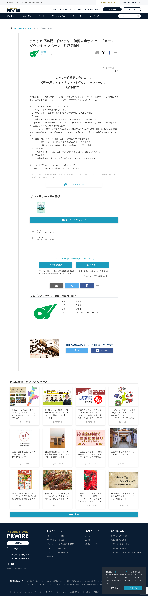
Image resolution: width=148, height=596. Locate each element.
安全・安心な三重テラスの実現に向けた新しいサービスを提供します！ (23, 454)
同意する (133, 588)
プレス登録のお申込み (118, 548)
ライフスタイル (58, 16)
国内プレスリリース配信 (55, 536)
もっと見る (74, 514)
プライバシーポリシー (123, 572)
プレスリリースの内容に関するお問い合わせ (126, 552)
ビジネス (10, 16)
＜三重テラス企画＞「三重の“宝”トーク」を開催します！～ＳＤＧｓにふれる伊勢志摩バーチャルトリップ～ (89, 499)
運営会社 (86, 592)
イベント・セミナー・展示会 (45, 233)
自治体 (21, 28)
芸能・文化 (77, 16)
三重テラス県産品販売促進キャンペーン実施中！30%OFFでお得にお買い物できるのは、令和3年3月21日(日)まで (90, 415)
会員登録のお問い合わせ (119, 536)
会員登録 (112, 9)
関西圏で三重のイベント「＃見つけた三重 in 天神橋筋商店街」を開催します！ (24, 496)
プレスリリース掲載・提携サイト (58, 552)
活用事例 (50, 556)
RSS (95, 592)
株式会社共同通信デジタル (93, 581)
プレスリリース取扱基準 (70, 592)
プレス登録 (57, 265)
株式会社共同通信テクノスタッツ (93, 584)
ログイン (131, 9)
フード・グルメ (96, 16)
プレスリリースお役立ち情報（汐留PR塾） (61, 544)
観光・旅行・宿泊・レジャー (45, 239)
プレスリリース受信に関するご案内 (96, 276)
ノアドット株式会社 (70, 584)
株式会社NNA (29, 584)
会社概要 (87, 540)
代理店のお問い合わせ (118, 540)
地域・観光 (26, 16)
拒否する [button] (114, 588)
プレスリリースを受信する (87, 9)
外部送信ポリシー (50, 592)
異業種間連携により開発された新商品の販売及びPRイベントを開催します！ (57, 454)
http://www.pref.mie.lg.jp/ (87, 312)
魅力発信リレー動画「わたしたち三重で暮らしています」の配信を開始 (122, 496)
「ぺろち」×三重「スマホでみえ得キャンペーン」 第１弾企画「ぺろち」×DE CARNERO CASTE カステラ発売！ (123, 415)
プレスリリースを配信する (63, 9)
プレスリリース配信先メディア (57, 548)
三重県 (29, 28)
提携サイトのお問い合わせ (120, 544)
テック (41, 16)
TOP (15, 28)
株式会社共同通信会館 (72, 581)
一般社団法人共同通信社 (33, 581)
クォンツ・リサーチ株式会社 (49, 584)
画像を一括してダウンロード (74, 220)
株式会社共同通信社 (53, 581)
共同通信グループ (90, 544)
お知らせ (87, 536)
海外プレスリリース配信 (55, 540)
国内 (108, 3)
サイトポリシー (15, 592)
